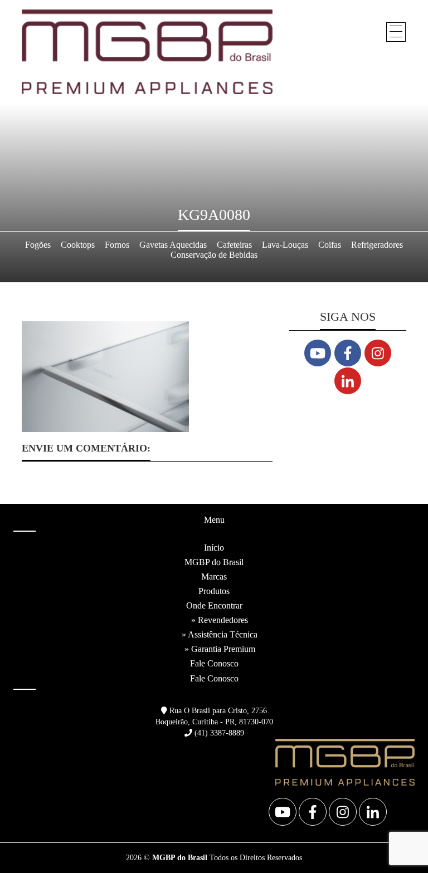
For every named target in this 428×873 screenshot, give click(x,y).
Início (214, 547)
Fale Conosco (214, 663)
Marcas (214, 576)
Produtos (214, 591)
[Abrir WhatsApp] (400, 845)
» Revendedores (219, 620)
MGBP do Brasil (214, 562)
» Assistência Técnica (219, 634)
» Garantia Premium (219, 649)
